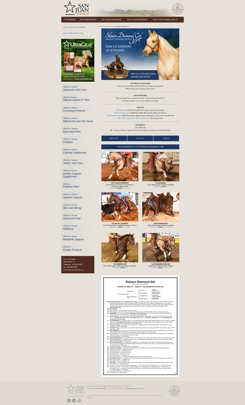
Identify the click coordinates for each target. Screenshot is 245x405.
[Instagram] (79, 400)
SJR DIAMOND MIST (88, 20)
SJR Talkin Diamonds (126, 118)
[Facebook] (69, 400)
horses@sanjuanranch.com (73, 270)
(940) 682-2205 (100, 388)
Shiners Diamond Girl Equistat (74, 27)
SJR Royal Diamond (122, 113)
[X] (74, 400)
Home (99, 26)
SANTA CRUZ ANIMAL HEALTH (165, 20)
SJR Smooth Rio (142, 118)
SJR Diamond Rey (113, 115)
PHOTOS (140, 138)
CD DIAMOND (70, 20)
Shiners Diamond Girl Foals (73, 33)
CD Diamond (121, 110)
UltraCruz (71, 185)
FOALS (166, 138)
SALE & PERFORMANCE (137, 20)
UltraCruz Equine (75, 88)
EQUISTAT (114, 138)
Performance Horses (108, 26)
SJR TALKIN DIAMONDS (111, 20)
